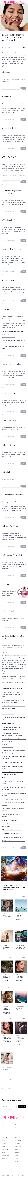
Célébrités (18, 1137)
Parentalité (18, 1140)
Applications (18, 1162)
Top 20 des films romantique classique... (13, 841)
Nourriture (18, 1143)
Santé (16, 1131)
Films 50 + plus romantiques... (10, 833)
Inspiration (18, 1134)
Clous (3, 1128)
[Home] (2, 47)
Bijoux (3, 1134)
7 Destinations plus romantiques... (12, 830)
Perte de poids (5, 1155)
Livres (16, 1155)
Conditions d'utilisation (7, 1110)
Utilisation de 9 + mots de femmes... (12, 766)
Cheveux (4, 1143)
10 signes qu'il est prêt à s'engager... (12, 762)
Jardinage (4, 1158)
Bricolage (4, 1137)
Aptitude (17, 1152)
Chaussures (18, 1146)
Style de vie (22, 1106)
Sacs (16, 1128)
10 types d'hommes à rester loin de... (12, 799)
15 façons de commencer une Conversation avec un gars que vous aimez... (12, 694)
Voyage (17, 1158)
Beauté (9, 47)
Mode (3, 1140)
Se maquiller (5, 1149)
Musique (17, 1125)
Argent (3, 1146)
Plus (24, 88)
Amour (3, 1162)
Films (16, 1149)
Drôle (3, 1152)
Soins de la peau (6, 1131)
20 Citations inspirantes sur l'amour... (12, 837)
